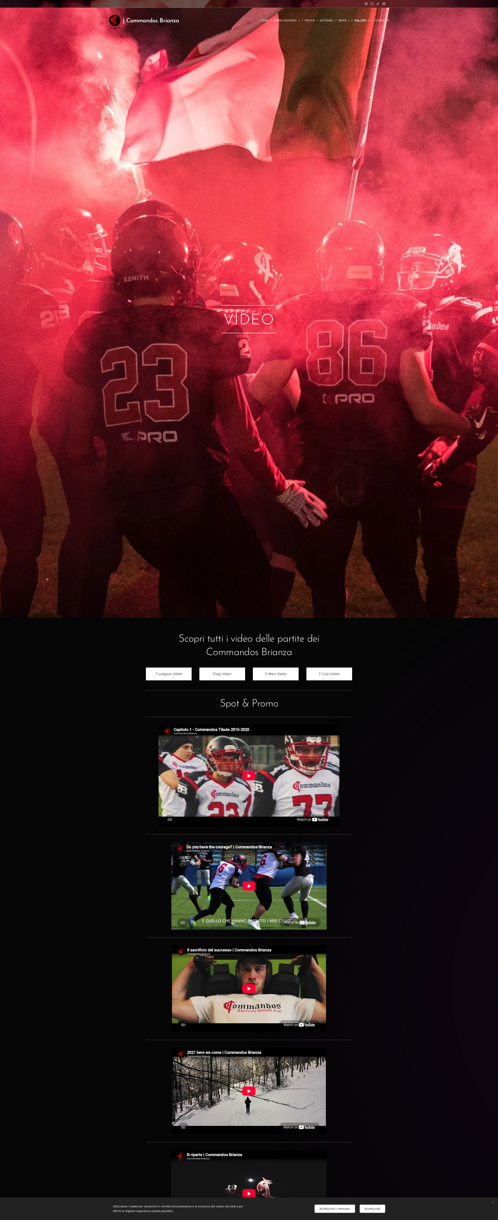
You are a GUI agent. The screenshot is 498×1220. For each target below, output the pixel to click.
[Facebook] (366, 4)
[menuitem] (266, 20)
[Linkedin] (383, 4)
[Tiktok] (377, 4)
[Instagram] (372, 4)
